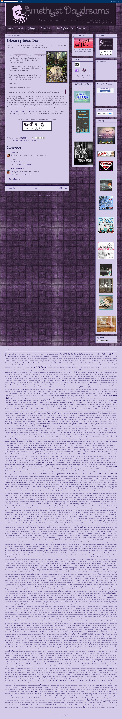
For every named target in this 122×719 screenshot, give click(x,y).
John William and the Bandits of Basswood (101, 514)
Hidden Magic (61, 489)
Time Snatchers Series (15, 681)
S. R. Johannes (59, 606)
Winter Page (33, 700)
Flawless (63, 463)
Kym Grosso (59, 531)
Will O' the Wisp (95, 698)
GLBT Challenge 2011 (110, 474)
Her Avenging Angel (109, 487)
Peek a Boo (63, 583)
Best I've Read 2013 (14, 393)
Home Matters (100, 491)
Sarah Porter (31, 608)
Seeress (7, 613)
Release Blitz (22, 600)
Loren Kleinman (45, 544)
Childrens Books (62, 417)
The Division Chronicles (46, 647)
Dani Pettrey (47, 430)
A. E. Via (107, 363)
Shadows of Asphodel (31, 615)
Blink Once (101, 396)
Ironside (95, 504)
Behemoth (23, 391)
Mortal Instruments (69, 566)
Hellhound (90, 487)
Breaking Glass (54, 405)
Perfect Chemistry (16, 585)
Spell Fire (57, 621)
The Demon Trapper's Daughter (18, 647)
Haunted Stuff (50, 485)
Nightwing (40, 574)
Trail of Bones (27, 685)
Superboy (31, 630)
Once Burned (95, 576)
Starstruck (108, 623)
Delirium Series (96, 437)
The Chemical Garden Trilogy (100, 643)
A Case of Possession (76, 356)
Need (14, 570)
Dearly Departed (14, 437)
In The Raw (82, 499)
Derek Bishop (28, 439)
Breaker (39, 405)
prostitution (105, 589)
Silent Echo (61, 617)
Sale (77, 606)
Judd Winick (74, 516)
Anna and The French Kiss (33, 379)
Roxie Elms (106, 604)
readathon (70, 595)
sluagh (42, 619)
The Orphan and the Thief (39, 666)
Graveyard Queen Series (99, 478)
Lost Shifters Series (97, 544)
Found (74, 465)
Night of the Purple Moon (86, 572)
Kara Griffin (106, 519)
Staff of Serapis (71, 623)
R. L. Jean (111, 591)
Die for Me (114, 439)
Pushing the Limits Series (67, 591)
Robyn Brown (92, 602)
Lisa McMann (97, 540)
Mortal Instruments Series (83, 566)
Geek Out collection (70, 471)
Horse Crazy (40, 493)
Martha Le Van (9, 553)
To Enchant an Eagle (86, 681)
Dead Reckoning (76, 435)
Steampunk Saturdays (23, 625)
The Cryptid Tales (36, 645)
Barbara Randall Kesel (22, 387)
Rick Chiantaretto (21, 602)
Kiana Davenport (74, 525)
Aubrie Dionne (69, 383)
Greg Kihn (17, 480)
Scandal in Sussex (80, 608)
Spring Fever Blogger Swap (12, 623)
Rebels (74, 597)
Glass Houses (94, 474)
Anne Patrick (98, 379)
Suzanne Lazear (93, 630)
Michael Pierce (13, 561)
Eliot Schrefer (92, 447)
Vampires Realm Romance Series (47, 692)
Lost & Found (78, 544)
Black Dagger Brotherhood (59, 396)
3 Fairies (101, 354)
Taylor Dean (69, 634)
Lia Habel (67, 538)
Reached (64, 595)
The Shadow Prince (101, 670)
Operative (26, 578)
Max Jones (61, 555)
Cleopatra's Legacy (60, 422)
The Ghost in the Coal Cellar (44, 653)
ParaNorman (65, 580)
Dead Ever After (66, 435)
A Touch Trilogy (58, 363)
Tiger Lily (87, 679)
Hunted (41, 495)
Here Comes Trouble (25, 489)
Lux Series (111, 546)
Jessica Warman (103, 512)
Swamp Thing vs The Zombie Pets (14, 632)
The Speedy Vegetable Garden (64, 672)
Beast (102, 387)
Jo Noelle (31, 514)
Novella (16, 576)
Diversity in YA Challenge (42, 441)
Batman (37, 387)
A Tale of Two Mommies (92, 361)
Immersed (79, 497)
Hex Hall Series (52, 489)
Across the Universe (80, 365)
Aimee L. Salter (18, 370)
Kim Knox (25, 527)
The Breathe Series (66, 643)
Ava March (13, 385)
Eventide (20, 456)
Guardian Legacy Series (77, 480)
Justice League (42, 519)
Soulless (36, 621)
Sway (25, 632)
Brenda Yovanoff (17, 407)
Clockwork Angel (70, 422)
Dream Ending (78, 443)
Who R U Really (32, 698)
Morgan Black (26, 566)
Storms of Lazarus (45, 628)
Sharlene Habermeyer (57, 615)
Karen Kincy (30, 521)
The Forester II (71, 651)
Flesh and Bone (71, 463)
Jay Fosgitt (104, 508)
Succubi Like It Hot (102, 628)
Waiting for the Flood (67, 694)
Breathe (61, 405)
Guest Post (19, 482)
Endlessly (58, 452)
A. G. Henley (8, 365)
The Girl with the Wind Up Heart (36, 655)
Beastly (7, 389)
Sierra (48, 617)
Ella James (74, 450)
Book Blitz (69, 400)
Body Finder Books (21, 400)
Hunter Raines (47, 495)
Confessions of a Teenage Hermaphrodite (64, 424)
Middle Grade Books (100, 561)
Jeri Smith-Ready (57, 512)
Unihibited (48, 689)
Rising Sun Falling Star (75, 602)
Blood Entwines (30, 398)
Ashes (21, 383)
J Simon (68, 506)
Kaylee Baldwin (67, 523)
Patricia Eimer (108, 580)
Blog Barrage (108, 396)
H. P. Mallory (54, 483)
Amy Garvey (85, 374)
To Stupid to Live (28, 683)
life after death (112, 538)
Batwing (77, 387)
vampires (34, 691)
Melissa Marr (95, 557)
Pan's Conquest (112, 578)
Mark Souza (99, 551)
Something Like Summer (56, 619)
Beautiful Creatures (15, 389)
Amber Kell (39, 374)
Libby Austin (96, 538)
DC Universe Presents (55, 435)
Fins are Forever (75, 460)
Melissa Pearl (104, 557)
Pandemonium (9, 580)
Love (6, 546)
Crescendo (101, 426)
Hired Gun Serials (91, 489)
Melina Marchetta (59, 557)
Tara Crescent (46, 634)
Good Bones (32, 478)
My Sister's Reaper (41, 568)
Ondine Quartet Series (105, 576)
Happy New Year (112, 483)
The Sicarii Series (112, 670)
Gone (98, 476)
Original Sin (42, 578)
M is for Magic (12, 549)
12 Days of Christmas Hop (37, 354)
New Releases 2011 (17, 572)
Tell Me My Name (25, 636)
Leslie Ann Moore (18, 538)
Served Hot (36, 613)
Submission (93, 628)
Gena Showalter (80, 471)
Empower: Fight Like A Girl (35, 452)
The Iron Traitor (20, 660)
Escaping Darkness (38, 454)
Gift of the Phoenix (50, 474)
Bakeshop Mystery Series (110, 385)
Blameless (95, 396)
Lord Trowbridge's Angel (34, 544)
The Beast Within (85, 641)
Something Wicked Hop (70, 619)
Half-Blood (64, 483)
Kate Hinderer (94, 521)
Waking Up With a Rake (94, 694)
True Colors (13, 687)
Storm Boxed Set (27, 628)
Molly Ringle (102, 563)
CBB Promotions (21, 415)
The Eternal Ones (61, 649)
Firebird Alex (17, 463)
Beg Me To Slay (16, 391)
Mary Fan (68, 553)
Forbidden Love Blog (97, 463)
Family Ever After (81, 458)
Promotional (98, 589)
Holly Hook (69, 491)
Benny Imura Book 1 (102, 391)
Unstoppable (86, 689)
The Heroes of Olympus (51, 658)
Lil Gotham (33, 540)
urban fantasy (105, 689)
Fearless (114, 458)
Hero (32, 489)
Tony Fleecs (60, 683)
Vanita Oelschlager (86, 692)
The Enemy (43, 649)
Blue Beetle (81, 398)
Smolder (46, 619)
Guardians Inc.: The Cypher (98, 480)
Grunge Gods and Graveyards (43, 480)
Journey (69, 516)
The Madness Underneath (85, 662)
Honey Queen (108, 491)
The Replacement (54, 668)
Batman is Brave (70, 387)
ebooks (107, 445)
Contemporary (92, 424)
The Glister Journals (51, 655)
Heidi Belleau (60, 487)
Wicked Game (42, 698)
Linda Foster (45, 540)
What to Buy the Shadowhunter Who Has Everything (101, 696)
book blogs (92, 400)
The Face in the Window (83, 649)
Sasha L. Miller (51, 608)
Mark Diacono (73, 551)
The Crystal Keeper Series (48, 645)
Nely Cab (40, 570)
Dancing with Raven (19, 430)
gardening (12, 471)
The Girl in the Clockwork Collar (61, 653)
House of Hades (56, 493)
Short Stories (27, 617)
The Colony (18, 645)
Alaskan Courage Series (29, 370)
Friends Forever (71, 467)
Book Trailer (40, 403)
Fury (29, 469)
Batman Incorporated (59, 387)
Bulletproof (39, 409)
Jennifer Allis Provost (58, 510)
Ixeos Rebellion (47, 506)
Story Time (54, 628)
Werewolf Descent (49, 696)
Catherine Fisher (96, 413)
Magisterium (62, 549)
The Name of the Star (76, 664)
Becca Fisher (63, 389)
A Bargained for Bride (49, 356)
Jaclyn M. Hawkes (11, 508)
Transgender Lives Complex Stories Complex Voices (63, 685)
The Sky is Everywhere (27, 672)
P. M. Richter (80, 578)
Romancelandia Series (59, 604)
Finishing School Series (55, 460)
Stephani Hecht (71, 625)
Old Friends (81, 576)
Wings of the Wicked (111, 698)
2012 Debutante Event (91, 354)
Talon (13, 634)
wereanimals (18, 696)
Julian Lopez (97, 516)
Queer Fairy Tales (96, 591)
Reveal (79, 600)
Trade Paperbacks (17, 685)
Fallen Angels (51, 458)
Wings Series (9, 700)
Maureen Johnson (37, 555)
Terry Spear (103, 636)
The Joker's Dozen (52, 660)
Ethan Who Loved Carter (76, 454)
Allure (64, 372)
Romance (23, 604)
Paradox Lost (27, 580)
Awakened (48, 385)
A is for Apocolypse (68, 359)
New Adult (100, 570)
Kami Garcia (99, 519)
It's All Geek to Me (29, 506)
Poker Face (64, 587)
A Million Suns (97, 359)
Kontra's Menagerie (110, 529)
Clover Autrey (78, 422)
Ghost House (36, 474)
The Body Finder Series (52, 643)
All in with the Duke (31, 372)
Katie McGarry (58, 523)
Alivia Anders (21, 372)
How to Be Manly (87, 493)
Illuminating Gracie (59, 497)
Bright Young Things (54, 407)
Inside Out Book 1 (15, 504)
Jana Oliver (62, 508)
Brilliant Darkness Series (84, 407)
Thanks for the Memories (49, 638)
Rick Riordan (31, 602)
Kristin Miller (38, 531)
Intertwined (34, 504)
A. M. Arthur (24, 365)
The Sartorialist (95, 668)
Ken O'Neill (27, 525)
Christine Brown (37, 419)
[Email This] (36, 138)
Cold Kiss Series (103, 422)
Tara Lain (54, 634)
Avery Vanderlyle (40, 385)
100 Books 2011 (9, 354)
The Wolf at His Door (52, 677)
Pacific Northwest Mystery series (98, 578)
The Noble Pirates (109, 664)
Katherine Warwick (14, 523)
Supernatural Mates (47, 630)
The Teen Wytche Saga (22, 675)
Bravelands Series (32, 405)
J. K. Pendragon (75, 506)
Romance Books (32, 604)
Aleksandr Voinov (42, 370)
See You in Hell (103, 610)
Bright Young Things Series (68, 407)
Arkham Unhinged (62, 381)
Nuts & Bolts (27, 576)
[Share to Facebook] (42, 138)
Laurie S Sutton (24, 536)
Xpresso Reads (16, 162)
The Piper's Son (75, 666)
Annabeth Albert (89, 379)
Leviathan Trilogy (54, 538)
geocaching (13, 474)
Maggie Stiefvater (47, 548)
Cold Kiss (96, 422)
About (20, 28)
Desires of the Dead (37, 439)
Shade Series (77, 613)
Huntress (54, 495)
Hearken (71, 485)
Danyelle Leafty (80, 430)
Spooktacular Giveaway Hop (85, 621)
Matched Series (10, 555)
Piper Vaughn (25, 587)
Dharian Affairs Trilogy (75, 439)
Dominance (62, 441)
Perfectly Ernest (41, 585)
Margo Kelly (40, 551)
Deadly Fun (100, 435)
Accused (71, 365)
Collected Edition (112, 422)
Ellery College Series (83, 450)
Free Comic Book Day (17, 467)
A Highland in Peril (46, 359)
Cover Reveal (42, 426)
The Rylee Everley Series (84, 668)
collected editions (10, 424)
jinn (27, 514)
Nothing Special (9, 576)
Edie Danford (113, 445)
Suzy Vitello (110, 630)
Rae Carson (105, 593)
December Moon (74, 437)
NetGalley (46, 570)
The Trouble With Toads (54, 675)
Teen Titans (106, 634)
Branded (7, 405)
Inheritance (75, 502)
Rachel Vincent (97, 593)
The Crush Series (26, 645)
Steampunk (10, 625)
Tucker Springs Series (32, 687)
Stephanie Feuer (80, 625)
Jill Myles (23, 514)
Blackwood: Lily (78, 396)
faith (45, 458)
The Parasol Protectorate (55, 666)
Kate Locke (110, 521)
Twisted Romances (70, 687)
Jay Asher (93, 508)
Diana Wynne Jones (95, 439)
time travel (33, 681)
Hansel (106, 483)
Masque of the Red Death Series (102, 553)
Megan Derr (97, 555)
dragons (32, 443)
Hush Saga (66, 495)
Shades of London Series (101, 613)
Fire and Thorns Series (102, 460)
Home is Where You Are (89, 491)
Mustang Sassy (13, 568)
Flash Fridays (56, 462)
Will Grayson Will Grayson (82, 698)
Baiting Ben (99, 385)
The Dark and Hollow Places (76, 645)
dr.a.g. (16, 443)
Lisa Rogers (113, 540)
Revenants (85, 600)
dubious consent (9, 445)
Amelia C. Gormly (49, 374)
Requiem (69, 600)
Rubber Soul (113, 604)
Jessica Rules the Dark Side (80, 512)
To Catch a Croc (76, 681)
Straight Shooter (62, 628)
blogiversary (13, 398)
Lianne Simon (82, 538)
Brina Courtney (96, 407)
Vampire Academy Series (24, 692)
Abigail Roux (51, 365)
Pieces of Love (18, 587)
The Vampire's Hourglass (12, 677)
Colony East (34, 424)
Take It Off (100, 632)
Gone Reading (103, 476)
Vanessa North (72, 692)
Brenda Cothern (80, 405)
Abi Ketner (37, 365)
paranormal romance (46, 580)
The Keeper (74, 660)
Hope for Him (19, 493)
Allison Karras (58, 372)
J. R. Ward (91, 506)
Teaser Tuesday (87, 634)
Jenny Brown (41, 512)
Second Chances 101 (65, 610)
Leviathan (46, 538)
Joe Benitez (62, 514)
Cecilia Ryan (37, 415)
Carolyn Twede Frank (16, 413)
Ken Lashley (19, 525)
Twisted (61, 687)
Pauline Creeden (55, 583)
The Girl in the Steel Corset (78, 653)
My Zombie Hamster (53, 568)
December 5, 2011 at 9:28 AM (21, 175)
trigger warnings (100, 685)
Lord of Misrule (23, 544)
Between (74, 393)
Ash (18, 383)
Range (17, 595)
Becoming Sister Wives (90, 389)
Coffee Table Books (88, 422)
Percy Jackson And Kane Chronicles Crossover (91, 583)
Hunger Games (9, 495)
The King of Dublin (88, 660)
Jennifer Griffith (92, 510)
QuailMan (78, 591)
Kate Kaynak (102, 521)
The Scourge (26, 670)
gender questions (98, 471)
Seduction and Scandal (92, 610)
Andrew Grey (69, 376)
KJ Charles (84, 529)
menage (49, 559)
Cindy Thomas (92, 419)
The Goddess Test (75, 655)
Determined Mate (58, 439)
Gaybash (61, 471)
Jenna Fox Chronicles (35, 510)
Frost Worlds (96, 467)
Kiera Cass (90, 525)
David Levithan (102, 432)
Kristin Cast (31, 531)
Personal (69, 585)
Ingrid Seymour (67, 502)
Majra (75, 549)
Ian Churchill (8, 497)
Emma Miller (23, 452)
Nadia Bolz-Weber (80, 568)
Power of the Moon (105, 587)
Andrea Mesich (53, 376)
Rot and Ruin (88, 604)
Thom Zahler (42, 679)
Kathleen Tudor (38, 523)
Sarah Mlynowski (22, 608)
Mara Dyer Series (106, 549)
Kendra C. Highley (44, 525)
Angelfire (83, 376)
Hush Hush (60, 495)
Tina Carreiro (46, 681)
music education (106, 566)
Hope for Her (11, 493)
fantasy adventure (91, 458)
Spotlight (113, 621)
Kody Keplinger (100, 529)
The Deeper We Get (103, 645)
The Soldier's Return (39, 672)
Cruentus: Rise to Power (42, 428)
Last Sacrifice (75, 533)
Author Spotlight (104, 383)
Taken (104, 632)
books (53, 403)
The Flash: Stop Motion (22, 651)
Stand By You (80, 623)
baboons (73, 385)
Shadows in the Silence (18, 615)
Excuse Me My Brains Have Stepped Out (92, 456)
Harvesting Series (10, 485)
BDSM (82, 387)
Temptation (34, 636)
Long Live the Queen (98, 542)
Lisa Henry (83, 540)
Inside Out (8, 504)
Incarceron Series (98, 500)
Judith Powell (82, 516)
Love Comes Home (31, 546)
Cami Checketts (47, 411)
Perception (75, 583)
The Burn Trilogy (86, 643)
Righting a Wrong (47, 602)
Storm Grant (36, 628)
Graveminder (87, 478)
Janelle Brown (77, 508)
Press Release (54, 589)
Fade (115, 456)
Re (61, 595)
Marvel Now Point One (38, 553)
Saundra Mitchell (61, 608)
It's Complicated (39, 506)
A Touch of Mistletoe (48, 363)
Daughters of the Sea (74, 432)
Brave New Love (22, 405)
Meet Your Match (88, 555)
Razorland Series (55, 595)
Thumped (66, 679)
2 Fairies (61, 354)
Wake (85, 694)
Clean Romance (49, 421)
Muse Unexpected (96, 566)
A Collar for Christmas (109, 356)
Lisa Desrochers (74, 540)
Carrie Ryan (33, 413)
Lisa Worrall (15, 542)
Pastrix (80, 580)
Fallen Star (72, 458)
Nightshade (21, 574)
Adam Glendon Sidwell (111, 365)
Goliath (94, 476)
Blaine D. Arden (87, 396)
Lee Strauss (94, 536)
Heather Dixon (24, 141)
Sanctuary (106, 606)
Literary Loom (38, 542)
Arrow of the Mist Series (81, 381)
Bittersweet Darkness (32, 396)
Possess (91, 587)
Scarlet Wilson (94, 608)
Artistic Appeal (12, 383)
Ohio (77, 576)
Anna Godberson (73, 379)
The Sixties (18, 672)
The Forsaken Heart (81, 651)
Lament (19, 533)
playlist (50, 587)
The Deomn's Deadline (34, 647)
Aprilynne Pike (39, 381)
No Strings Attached (73, 574)
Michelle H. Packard (44, 561)
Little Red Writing (63, 542)
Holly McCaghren (77, 491)
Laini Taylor (13, 533)
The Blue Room (13, 643)
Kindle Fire (81, 527)
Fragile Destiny (80, 465)
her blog (16, 113)
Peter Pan (101, 585)
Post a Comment (15, 179)
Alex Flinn (60, 370)
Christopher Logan (62, 419)
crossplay (7, 428)
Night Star (108, 572)
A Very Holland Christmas (70, 363)
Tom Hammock (37, 683)
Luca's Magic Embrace (94, 546)
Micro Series (89, 561)
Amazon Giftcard (15, 374)
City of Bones (108, 419)
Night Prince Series (99, 572)
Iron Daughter (58, 504)
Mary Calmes (49, 553)
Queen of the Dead (86, 591)
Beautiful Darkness (26, 389)
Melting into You (9, 559)
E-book (64, 445)
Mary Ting (74, 553)
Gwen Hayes (40, 483)
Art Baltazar (92, 381)
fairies (18, 458)
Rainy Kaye (8, 595)
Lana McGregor (27, 533)
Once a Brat (88, 576)
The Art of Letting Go (20, 641)
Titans (58, 681)
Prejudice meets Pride (39, 589)
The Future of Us (112, 651)
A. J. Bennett (16, 365)
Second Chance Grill (54, 610)
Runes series (19, 606)
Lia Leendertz (73, 538)
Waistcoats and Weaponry (52, 694)
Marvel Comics (27, 553)
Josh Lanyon (46, 516)
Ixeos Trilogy (55, 506)
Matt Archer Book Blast (23, 555)
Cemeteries (44, 415)
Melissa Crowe (78, 557)
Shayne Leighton (91, 615)
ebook (103, 445)
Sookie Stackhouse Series (102, 619)
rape (20, 595)
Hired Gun (83, 489)
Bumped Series (51, 409)
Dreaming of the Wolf (98, 443)
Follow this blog (105, 91)
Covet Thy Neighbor (66, 426)
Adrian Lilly (21, 368)
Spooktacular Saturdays (102, 621)
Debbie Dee (67, 437)
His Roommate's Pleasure (109, 489)
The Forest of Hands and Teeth (57, 651)
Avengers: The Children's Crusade (26, 385)
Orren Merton (49, 578)
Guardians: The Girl (10, 483)
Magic (56, 549)
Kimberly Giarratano (60, 527)
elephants (84, 447)
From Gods (90, 467)
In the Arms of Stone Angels (36, 499)
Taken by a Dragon (112, 632)
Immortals (98, 497)
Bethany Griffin (48, 393)
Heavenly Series (50, 487)
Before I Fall (100, 389)
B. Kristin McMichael (64, 385)
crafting (75, 426)
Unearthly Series (31, 689)
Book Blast (49, 400)
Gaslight (51, 471)
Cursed (57, 428)
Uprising (98, 689)
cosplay (7, 426)
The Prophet (103, 666)
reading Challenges (95, 595)
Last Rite (68, 533)
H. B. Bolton (47, 483)
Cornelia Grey (113, 424)
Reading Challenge (83, 595)
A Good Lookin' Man (35, 359)
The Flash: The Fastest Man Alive (38, 651)
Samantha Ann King (96, 606)
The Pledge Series (85, 666)
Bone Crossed (40, 400)
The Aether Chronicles (103, 638)
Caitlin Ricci (113, 409)
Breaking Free (46, 405)
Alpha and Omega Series (87, 372)
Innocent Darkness (111, 502)
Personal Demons (77, 585)
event (16, 456)
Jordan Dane (39, 516)
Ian (116, 495)
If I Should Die (36, 497)
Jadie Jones (20, 508)
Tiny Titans (53, 681)
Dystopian (28, 445)
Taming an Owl (38, 634)
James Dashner (28, 508)
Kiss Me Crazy (45, 529)
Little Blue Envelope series (50, 542)
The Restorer (63, 668)
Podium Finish (57, 587)
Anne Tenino (106, 379)
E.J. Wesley (85, 445)
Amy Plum (8, 376)
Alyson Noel (98, 372)
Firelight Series (31, 463)
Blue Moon (98, 398)
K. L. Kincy (51, 519)
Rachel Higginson (76, 593)
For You (89, 463)
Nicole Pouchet (51, 572)
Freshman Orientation (41, 467)
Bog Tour (29, 400)
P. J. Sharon (73, 578)
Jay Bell (98, 508)
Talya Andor (18, 634)
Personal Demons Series (90, 585)
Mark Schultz (91, 551)
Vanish (79, 692)
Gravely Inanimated (78, 478)
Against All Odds (77, 368)
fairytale (30, 458)
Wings (102, 698)
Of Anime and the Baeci (42, 576)
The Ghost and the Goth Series (27, 653)
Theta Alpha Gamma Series (105, 677)
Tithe (61, 681)
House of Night (65, 493)
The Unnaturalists (98, 675)
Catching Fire (87, 413)
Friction (49, 467)
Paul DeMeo (41, 583)
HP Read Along (108, 493)
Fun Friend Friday (22, 469)
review (91, 600)
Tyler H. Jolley (93, 687)
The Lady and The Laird (108, 660)
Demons (21, 439)
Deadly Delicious (91, 435)
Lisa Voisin (8, 542)
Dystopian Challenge (38, 445)
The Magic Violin (96, 662)
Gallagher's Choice (70, 469)
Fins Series (84, 460)
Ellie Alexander (94, 450)
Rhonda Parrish (98, 600)
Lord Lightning (15, 544)
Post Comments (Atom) (42, 195)
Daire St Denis (100, 428)
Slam (19, 619)
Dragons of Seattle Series (42, 443)
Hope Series (33, 493)
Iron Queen (90, 504)
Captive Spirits (61, 411)
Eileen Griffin (40, 447)
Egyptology (32, 447)
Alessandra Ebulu (53, 370)
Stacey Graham (35, 623)
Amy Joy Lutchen (101, 374)
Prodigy (74, 589)
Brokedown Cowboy (107, 407)
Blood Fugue (38, 398)
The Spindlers (75, 672)
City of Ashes (100, 419)
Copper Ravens (105, 424)
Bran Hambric (113, 402)
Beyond (79, 393)
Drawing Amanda (54, 443)
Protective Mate (12, 591)
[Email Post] (32, 138)
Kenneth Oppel (54, 525)
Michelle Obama (73, 561)
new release (8, 572)
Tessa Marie (110, 636)
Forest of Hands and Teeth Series (19, 465)
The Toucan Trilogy (43, 675)
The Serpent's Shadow (63, 670)
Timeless (39, 681)
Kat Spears (76, 521)
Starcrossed (101, 623)
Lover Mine (59, 546)
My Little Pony (30, 568)
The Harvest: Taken (10, 658)
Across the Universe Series (95, 365)
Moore (21, 566)
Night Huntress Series (61, 572)
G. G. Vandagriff (50, 469)
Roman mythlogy (14, 604)
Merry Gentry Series (96, 559)
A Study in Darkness (44, 361)
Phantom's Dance (109, 585)
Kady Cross (58, 518)
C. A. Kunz (84, 409)
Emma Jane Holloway (12, 452)
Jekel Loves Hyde (16, 510)
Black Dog (71, 396)
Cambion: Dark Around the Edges (33, 411)
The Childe (111, 643)
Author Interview (93, 383)
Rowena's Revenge (98, 604)
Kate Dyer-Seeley (85, 521)
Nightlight (114, 572)
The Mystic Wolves (64, 664)
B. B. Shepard (54, 385)
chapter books (85, 415)
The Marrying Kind (21, 664)
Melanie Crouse (30, 557)
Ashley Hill (40, 383)
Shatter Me (73, 615)
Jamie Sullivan (54, 508)
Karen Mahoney (39, 521)
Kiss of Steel (54, 529)
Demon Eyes (14, 439)
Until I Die (93, 689)
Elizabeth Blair (14, 450)
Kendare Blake (34, 525)
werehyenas (25, 696)
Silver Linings (76, 617)
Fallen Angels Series (62, 458)
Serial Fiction (28, 613)
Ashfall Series (32, 383)
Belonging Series (41, 391)
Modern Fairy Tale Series (91, 563)
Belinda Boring (31, 391)
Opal (22, 578)
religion (38, 600)
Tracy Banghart (108, 683)
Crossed (115, 426)
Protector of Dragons (23, 591)
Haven (66, 485)
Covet (49, 426)
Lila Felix (39, 540)
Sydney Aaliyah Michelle (35, 632)
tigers (6, 681)
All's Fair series (41, 372)
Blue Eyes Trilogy (90, 398)
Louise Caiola (113, 544)
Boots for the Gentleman (87, 402)
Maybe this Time (69, 555)
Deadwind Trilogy (108, 435)
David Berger (84, 432)
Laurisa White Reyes (36, 536)
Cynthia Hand (92, 428)
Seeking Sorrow (112, 610)
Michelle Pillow (82, 561)
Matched (114, 553)
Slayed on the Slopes (27, 619)
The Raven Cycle (18, 668)
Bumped (44, 409)
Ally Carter (70, 372)
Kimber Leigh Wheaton (35, 527)
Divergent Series (29, 441)
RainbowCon (112, 593)
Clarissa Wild (40, 422)
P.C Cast (86, 578)
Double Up (12, 443)
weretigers (41, 696)
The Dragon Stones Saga (60, 647)
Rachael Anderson (21, 593)
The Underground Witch (85, 675)
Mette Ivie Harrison (108, 559)
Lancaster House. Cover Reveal (40, 533)
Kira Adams (104, 527)
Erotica (30, 454)
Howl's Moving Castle (98, 493)
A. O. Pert (31, 365)
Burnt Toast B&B (60, 409)
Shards (49, 615)
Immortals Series (14, 499)
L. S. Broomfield (98, 531)
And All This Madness (33, 376)
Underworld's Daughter (14, 689)
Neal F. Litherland (112, 568)
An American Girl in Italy (19, 376)
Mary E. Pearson (59, 553)
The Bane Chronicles (60, 641)
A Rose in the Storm (21, 361)
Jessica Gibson (68, 512)
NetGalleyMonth (68, 570)
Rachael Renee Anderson (34, 593)
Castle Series (73, 413)
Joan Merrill (44, 514)
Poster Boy (97, 587)
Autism (112, 383)
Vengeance (94, 692)
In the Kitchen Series (73, 499)
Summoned (8, 630)
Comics (48, 424)
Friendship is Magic (81, 467)
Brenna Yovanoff (27, 407)
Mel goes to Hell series (19, 557)
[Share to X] (40, 138)
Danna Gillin (64, 430)
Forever (31, 465)
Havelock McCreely (59, 485)
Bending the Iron (56, 391)
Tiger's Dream (113, 679)
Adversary (57, 368)
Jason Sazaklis (85, 508)
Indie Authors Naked (17, 502)
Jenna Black (25, 510)
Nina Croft (55, 574)
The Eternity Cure (72, 649)
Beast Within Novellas (110, 387)
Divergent (20, 441)
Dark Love (110, 430)
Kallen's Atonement (90, 519)
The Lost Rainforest (64, 662)
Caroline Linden (108, 411)
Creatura (95, 426)
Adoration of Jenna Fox (11, 368)
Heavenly (43, 487)
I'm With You (111, 495)
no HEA (65, 574)
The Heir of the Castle (37, 658)
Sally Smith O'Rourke (85, 606)
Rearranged (34, 597)
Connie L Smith (82, 424)
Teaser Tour (77, 634)
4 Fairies (110, 354)
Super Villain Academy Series (20, 630)
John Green (78, 514)
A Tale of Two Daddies (79, 361)
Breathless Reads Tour (69, 405)
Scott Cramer (109, 608)
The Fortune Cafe (91, 651)
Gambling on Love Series (102, 469)
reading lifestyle (105, 595)
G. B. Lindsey (41, 469)
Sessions (41, 613)
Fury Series (34, 469)
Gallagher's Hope (79, 469)
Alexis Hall (100, 370)
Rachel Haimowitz (56, 593)
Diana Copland (85, 439)
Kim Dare (12, 527)
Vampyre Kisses (62, 692)
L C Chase (66, 531)
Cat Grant (80, 413)
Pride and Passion (67, 589)
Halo (75, 483)
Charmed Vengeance (18, 417)
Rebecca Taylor (53, 597)
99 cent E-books (16, 356)
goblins (36, 476)
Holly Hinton (63, 491)
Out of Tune (56, 578)
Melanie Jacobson (40, 557)
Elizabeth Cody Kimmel (25, 450)
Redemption (113, 597)
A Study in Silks (55, 361)
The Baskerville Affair (73, 641)
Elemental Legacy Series (54, 447)
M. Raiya (34, 549)
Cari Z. (77, 411)
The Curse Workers (62, 645)
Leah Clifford (68, 536)
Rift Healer (39, 602)
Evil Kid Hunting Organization (66, 456)
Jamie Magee (37, 508)
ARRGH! (71, 381)
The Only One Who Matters (24, 666)
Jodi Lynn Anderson (53, 514)
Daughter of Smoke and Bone (57, 432)
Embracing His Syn (103, 450)
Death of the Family (57, 437)
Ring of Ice (55, 602)
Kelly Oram (13, 525)
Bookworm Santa (75, 402)
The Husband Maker (64, 658)
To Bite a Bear (67, 681)
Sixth (9, 619)
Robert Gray (84, 602)
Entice (98, 452)
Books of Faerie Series (62, 403)
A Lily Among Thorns (80, 359)
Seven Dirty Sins (49, 613)
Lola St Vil (72, 542)
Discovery (14, 441)
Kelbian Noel (101, 523)
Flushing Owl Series (81, 463)
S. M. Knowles (51, 606)
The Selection (41, 670)
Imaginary (68, 497)
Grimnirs (32, 480)
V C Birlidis (113, 689)
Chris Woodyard (104, 417)
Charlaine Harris (95, 415)
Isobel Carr (13, 506)
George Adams (20, 474)
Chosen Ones (87, 417)
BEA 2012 (88, 387)
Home (10, 28)
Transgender (44, 685)
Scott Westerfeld (15, 610)
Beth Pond (33, 393)
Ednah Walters (10, 447)
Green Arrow (9, 480)
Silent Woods (68, 617)
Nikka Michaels (47, 574)
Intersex (28, 504)
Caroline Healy (100, 411)
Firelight (24, 463)
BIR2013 (109, 393)
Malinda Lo (91, 549)
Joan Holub (37, 514)
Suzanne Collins (82, 630)
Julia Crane (90, 516)
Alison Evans (13, 372)
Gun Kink (34, 483)
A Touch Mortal (37, 363)
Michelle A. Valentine (22, 561)
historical (8, 491)
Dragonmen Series (24, 443)
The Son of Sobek (50, 672)
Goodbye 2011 (60, 478)
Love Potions (52, 546)
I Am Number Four (84, 495)
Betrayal (55, 393)
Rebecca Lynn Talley (43, 597)
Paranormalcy (56, 580)
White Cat (24, 698)
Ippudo (51, 504)
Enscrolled (64, 452)
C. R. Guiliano (98, 409)
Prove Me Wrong (34, 591)
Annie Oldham (13, 381)
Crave (79, 426)
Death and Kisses (27, 437)
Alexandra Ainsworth (91, 370)
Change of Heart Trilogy (66, 415)
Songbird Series (90, 619)
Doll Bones (55, 441)
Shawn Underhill (81, 615)
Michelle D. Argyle (34, 561)
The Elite (102, 647)
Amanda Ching (107, 372)
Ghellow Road (28, 474)
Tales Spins (8, 634)
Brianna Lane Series (38, 407)
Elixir (105, 447)
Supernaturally (57, 630)
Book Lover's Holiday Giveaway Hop (18, 402)
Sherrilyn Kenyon (101, 615)
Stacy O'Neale (62, 623)
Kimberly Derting (48, 527)
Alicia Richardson (108, 370)
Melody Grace (113, 557)
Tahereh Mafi (62, 632)
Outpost (62, 578)
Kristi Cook (16, 531)
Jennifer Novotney (15, 512)
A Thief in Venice (18, 363)
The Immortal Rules (94, 658)
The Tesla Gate (33, 675)
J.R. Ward (98, 506)
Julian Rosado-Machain (107, 516)
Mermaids (87, 559)
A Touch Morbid (28, 363)
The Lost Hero (42, 662)
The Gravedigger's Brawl (102, 655)
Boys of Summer (103, 402)
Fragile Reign (88, 465)
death (20, 437)
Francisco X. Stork (97, 465)
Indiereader (26, 502)
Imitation (73, 497)
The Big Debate (101, 641)
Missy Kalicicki (63, 563)
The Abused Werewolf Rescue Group (76, 638)
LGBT (61, 538)
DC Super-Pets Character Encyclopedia (38, 435)
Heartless (84, 485)
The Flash (12, 651)
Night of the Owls (73, 572)
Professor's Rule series (83, 589)
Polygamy (79, 587)
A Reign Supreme (106, 359)
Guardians (87, 480)
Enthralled (93, 452)
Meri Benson (73, 559)
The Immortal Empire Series (80, 658)
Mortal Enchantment (55, 566)
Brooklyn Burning (30, 409)
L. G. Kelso (85, 531)
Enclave (46, 452)
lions (50, 540)
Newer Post (11, 188)
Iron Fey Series (68, 504)
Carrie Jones (25, 413)
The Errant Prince (52, 649)
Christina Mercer (19, 419)
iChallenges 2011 (18, 497)
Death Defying (37, 437)
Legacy (100, 536)
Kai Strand (66, 519)
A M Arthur (89, 359)
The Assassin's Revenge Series (34, 641)
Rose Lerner (81, 604)
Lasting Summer (95, 533)
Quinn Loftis (105, 591)
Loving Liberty (83, 546)
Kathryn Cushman (47, 523)
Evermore (25, 456)
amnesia (79, 374)
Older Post (63, 188)
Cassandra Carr (42, 413)
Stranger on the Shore (83, 628)
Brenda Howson (112, 405)
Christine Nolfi (46, 419)
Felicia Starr (8, 460)
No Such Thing (83, 574)
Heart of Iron (76, 485)
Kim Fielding (18, 527)
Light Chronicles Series (11, 540)
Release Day (31, 599)
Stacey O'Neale (52, 623)
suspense (74, 630)
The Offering (13, 666)
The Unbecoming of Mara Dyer (70, 675)
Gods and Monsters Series (69, 476)
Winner (15, 700)
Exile (105, 456)
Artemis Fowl (106, 381)
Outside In (67, 578)
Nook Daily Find (112, 574)
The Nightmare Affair (98, 664)
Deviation (65, 439)
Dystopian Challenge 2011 (53, 445)
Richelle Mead (12, 602)
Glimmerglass (9, 476)
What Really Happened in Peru (76, 696)
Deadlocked (84, 435)
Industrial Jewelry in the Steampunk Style (41, 502)
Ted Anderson (98, 634)
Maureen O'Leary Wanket (50, 555)
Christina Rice (28, 419)
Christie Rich (113, 417)
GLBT (100, 473)
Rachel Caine (47, 593)
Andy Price (76, 376)
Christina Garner (9, 419)
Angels (108, 376)
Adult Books (40, 367)
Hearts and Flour (91, 485)
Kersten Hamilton (64, 525)
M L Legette (20, 549)
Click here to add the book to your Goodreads (22, 111)
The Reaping (27, 668)
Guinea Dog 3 (27, 483)
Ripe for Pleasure (63, 602)
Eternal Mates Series (62, 454)
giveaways (70, 474)
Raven (41, 595)
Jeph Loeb (48, 512)
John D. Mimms (70, 514)
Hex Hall (44, 489)
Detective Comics (48, 439)
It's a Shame (19, 506)
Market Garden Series (110, 551)
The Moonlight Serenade (52, 664)
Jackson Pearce (112, 506)
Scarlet (87, 608)
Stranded (74, 628)
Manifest (97, 549)
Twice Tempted (55, 687)
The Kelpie (80, 660)
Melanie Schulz (49, 557)
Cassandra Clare (53, 413)
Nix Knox (60, 574)
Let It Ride (26, 538)
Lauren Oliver (15, 536)
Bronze (12, 409)
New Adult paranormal (110, 570)
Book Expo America (108, 400)
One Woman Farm (16, 578)
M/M (39, 548)
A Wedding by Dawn (83, 363)
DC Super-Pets (23, 435)
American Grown (58, 374)
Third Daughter (9, 679)
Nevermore (82, 570)
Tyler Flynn (85, 687)
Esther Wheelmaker (50, 454)
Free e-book (27, 467)
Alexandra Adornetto (78, 370)
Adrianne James (29, 368)
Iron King (76, 504)
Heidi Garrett (67, 487)
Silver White (83, 617)
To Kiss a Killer (106, 681)
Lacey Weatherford (108, 531)
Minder (35, 563)
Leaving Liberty (86, 536)
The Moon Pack (41, 664)
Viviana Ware (25, 694)
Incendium (107, 499)
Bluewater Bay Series (107, 398)
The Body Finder (39, 643)
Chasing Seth (35, 417)
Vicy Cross (14, 694)
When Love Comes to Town (13, 698)
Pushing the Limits (53, 591)
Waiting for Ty (78, 694)
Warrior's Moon (9, 696)
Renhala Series (53, 600)
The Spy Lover (84, 672)
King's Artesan (96, 527)
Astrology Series (60, 383)
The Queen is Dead (112, 666)
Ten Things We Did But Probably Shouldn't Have (74, 636)
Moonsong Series (14, 566)
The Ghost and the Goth (11, 653)
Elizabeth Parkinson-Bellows (62, 450)
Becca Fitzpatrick (72, 389)
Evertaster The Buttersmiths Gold (38, 456)
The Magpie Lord (105, 662)
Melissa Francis (86, 557)
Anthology (31, 381)
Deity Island (82, 437)
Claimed (33, 422)
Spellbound (63, 621)
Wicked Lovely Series (61, 698)
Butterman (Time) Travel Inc (73, 409)
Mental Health (55, 559)
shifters (11, 617)
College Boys (27, 424)
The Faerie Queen (94, 649)
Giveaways (31, 28)
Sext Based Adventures (61, 613)
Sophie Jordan (13, 621)
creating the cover (86, 426)
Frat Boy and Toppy (111, 465)
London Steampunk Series (83, 542)
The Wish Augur (41, 677)
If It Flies (42, 497)
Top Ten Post (67, 683)
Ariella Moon (53, 381)
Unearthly (23, 689)
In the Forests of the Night (59, 499)
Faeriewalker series (10, 458)
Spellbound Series (71, 621)
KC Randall (83, 523)
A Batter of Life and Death (62, 356)
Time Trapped (25, 681)
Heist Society (75, 487)
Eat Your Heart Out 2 (95, 445)
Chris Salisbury (95, 417)
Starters (114, 623)
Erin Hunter (14, 454)
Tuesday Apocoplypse (44, 687)
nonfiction (105, 574)
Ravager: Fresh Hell (27, 595)
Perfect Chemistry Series (29, 585)
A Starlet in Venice (33, 361)
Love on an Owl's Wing (42, 546)
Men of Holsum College (25, 559)
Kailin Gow (73, 519)
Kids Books (83, 525)
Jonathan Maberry (30, 516)
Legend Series (110, 536)
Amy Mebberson (111, 374)
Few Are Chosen (30, 460)
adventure (51, 368)
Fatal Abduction (101, 458)
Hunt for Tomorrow (33, 495)
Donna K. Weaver (85, 441)
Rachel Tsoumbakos (87, 593)
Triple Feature (110, 685)
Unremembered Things (75, 689)
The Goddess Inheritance (63, 655)
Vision (19, 694)
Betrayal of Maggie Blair (65, 393)
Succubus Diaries (112, 628)
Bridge (46, 407)
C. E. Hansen (91, 409)
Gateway (56, 471)
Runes (12, 606)
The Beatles (93, 641)
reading (75, 595)
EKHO (45, 447)
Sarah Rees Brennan (41, 608)
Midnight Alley (13, 563)
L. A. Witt (72, 531)
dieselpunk (8, 441)
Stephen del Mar (112, 625)
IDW (25, 497)
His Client (99, 489)
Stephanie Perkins (102, 625)
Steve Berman (9, 628)
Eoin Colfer (109, 452)
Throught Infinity (59, 679)
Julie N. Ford (26, 519)
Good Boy (37, 478)
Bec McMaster (55, 389)
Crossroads (14, 428)
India (112, 499)
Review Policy (46, 28)
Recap (78, 597)
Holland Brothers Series (45, 491)
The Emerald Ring (21, 649)
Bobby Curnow (12, 400)
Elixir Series (110, 447)
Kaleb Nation (80, 519)
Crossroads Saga (21, 428)
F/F (113, 456)
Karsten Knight (69, 521)
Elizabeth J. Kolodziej (38, 450)
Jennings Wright (32, 512)
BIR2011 (98, 393)
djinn (50, 441)
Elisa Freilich (100, 447)
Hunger (115, 493)
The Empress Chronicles (33, 649)
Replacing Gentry (62, 600)
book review (32, 403)
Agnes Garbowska (112, 368)
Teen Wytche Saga (14, 636)
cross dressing (108, 426)
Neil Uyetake (33, 570)
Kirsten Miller (37, 529)
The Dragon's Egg (72, 647)
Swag (115, 630)
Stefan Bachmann (52, 625)
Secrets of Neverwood (79, 610)
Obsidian (33, 576)
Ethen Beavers (87, 454)
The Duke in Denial (94, 647)
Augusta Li (85, 383)
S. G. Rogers (35, 606)
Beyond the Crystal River (88, 393)
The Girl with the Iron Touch (19, 655)
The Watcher (32, 677)
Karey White (47, 521)
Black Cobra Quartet (44, 396)
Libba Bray (90, 538)
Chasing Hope (28, 417)
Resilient (75, 600)
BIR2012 (103, 393)
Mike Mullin (21, 563)
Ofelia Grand (53, 576)
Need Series (19, 570)
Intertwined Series (43, 504)
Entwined (15, 141)
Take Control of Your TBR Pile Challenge (84, 632)
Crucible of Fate (31, 428)
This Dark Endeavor (33, 679)
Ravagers (36, 595)
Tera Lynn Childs (93, 636)
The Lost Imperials (52, 662)
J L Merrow (62, 506)
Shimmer (16, 617)
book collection (99, 400)
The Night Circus (87, 664)
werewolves (58, 696)
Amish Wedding (72, 374)
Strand (69, 628)
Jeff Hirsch (8, 510)
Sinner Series (108, 617)
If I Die (29, 497)
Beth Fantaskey (25, 393)
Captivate (54, 411)
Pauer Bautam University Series (29, 583)
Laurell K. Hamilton (106, 533)
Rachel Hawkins (66, 593)
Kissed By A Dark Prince (74, 529)
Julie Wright (33, 519)
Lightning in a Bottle (24, 540)
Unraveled (66, 689)
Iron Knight (83, 504)
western (65, 696)
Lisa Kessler (89, 540)
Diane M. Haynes (105, 439)
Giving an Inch (79, 474)
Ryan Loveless (27, 606)
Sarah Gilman (13, 608)
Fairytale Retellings (38, 458)
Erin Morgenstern (23, 454)
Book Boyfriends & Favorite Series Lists (70, 28)
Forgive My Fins (45, 465)
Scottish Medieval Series (41, 610)
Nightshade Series (30, 574)
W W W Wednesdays (37, 694)
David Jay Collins (93, 432)
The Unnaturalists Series (110, 675)
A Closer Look (98, 356)
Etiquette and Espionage (98, 454)
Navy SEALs (103, 568)
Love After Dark (12, 546)
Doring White (94, 441)
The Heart (27, 658)
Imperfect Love (24, 499)
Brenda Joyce (9, 407)
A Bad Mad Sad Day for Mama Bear (32, 356)
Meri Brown (80, 559)
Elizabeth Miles (50, 450)
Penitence (69, 583)
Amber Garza (32, 374)
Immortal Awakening (89, 497)
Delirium (88, 437)
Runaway (7, 606)
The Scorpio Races (18, 670)
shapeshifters (42, 615)
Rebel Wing (68, 597)
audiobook (78, 383)
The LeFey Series (23, 662)
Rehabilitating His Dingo (12, 600)
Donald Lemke (69, 441)
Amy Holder (92, 374)
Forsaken (69, 465)
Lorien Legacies (55, 544)
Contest (98, 424)
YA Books (33, 141)
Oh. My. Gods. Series (69, 576)
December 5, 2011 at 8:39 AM (21, 164)
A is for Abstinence (57, 359)
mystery (62, 568)
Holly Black (55, 491)
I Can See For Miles (95, 495)
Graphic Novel (68, 478)
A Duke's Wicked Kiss (23, 359)
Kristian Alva (24, 531)
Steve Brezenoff (18, 628)
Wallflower (105, 694)
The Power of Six (94, 666)
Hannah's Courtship (98, 483)
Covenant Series (31, 426)
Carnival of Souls (91, 411)
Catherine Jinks (107, 413)
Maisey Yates (69, 549)
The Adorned (92, 638)
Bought (96, 402)
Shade (70, 613)
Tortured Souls (88, 683)
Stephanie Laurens (91, 625)
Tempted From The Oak (54, 636)
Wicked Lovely (50, 698)
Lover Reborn (66, 546)
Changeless (77, 415)
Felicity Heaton (16, 460)
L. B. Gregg (79, 531)
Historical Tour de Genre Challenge (20, 491)
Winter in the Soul (24, 700)
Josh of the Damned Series (58, 516)
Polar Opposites (71, 587)
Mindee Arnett (28, 563)
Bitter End (23, 396)
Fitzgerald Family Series (43, 463)
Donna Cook (76, 441)
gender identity (90, 471)
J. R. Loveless (84, 506)
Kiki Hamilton (108, 525)
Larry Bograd (53, 533)
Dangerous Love (39, 430)
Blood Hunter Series (47, 398)
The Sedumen (34, 670)
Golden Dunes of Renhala (84, 476)
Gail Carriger (59, 469)
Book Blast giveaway (59, 400)
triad (93, 685)
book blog (75, 400)
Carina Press (82, 411)
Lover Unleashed (74, 546)
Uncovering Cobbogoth (104, 687)
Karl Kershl (61, 521)
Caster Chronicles (64, 413)
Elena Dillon (78, 447)
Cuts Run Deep (77, 428)
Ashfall (26, 383)
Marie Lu (66, 551)
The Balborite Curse (49, 641)
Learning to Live (77, 536)
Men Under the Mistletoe (39, 559)
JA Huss (104, 506)
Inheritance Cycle (83, 502)
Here (18, 489)
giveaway (61, 473)
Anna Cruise (51, 379)
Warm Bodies (113, 694)
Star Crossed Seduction (91, 623)
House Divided (48, 493)
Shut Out (34, 617)
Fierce (46, 460)
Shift (6, 617)
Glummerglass (18, 476)
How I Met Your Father (76, 493)
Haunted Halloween (25, 485)
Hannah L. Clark (88, 483)
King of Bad (88, 527)
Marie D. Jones (59, 551)
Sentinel (21, 613)
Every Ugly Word (53, 456)
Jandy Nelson (69, 508)
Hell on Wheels (83, 487)
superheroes (38, 630)
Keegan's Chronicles (92, 523)
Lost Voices (106, 544)
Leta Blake (33, 538)
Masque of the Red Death (85, 553)
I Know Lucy (103, 495)
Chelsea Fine (53, 417)
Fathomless (108, 458)
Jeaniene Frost (112, 508)
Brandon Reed (13, 405)
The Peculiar (67, 666)
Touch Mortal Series (98, 683)
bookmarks (48, 402)
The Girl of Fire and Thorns (95, 653)
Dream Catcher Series (67, 443)
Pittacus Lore (38, 587)
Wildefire (71, 698)
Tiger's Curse (93, 679)
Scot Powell (102, 608)
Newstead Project (33, 572)
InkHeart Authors (101, 502)
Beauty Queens (46, 389)
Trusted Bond (20, 687)
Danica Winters (56, 430)
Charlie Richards (106, 415)
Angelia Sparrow (90, 376)
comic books (42, 424)
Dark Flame (103, 430)
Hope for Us (26, 493)
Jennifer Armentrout (71, 510)
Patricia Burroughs (97, 580)
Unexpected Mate (40, 689)
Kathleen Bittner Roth (27, 523)
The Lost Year (73, 662)
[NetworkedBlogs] (105, 89)
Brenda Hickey (104, 405)
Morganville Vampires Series (40, 566)
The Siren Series (9, 672)
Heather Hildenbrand (24, 487)
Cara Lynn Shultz (70, 411)
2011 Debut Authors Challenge (74, 354)
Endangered (52, 452)
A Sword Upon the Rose (66, 361)
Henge (101, 487)
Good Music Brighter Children (49, 478)
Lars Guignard (61, 533)
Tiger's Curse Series (103, 679)
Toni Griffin (53, 683)
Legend (104, 536)
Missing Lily (54, 563)
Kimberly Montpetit (71, 527)
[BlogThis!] (38, 138)
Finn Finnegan (67, 460)
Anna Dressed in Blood (61, 379)
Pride (60, 589)
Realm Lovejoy (9, 597)
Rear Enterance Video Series (22, 597)
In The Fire (48, 499)
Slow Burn (36, 619)
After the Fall (69, 368)
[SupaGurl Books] (106, 171)
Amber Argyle (24, 374)
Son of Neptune (81, 619)
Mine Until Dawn (42, 563)
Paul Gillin (48, 583)
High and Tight (69, 489)
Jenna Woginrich (47, 510)
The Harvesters (20, 658)
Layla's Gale (45, 536)
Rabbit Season (12, 593)
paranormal (35, 580)
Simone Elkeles (92, 617)
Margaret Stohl (32, 551)
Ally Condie (76, 372)
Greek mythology (112, 478)
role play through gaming (107, 602)
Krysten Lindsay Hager (49, 531)
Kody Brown (91, 529)
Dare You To (97, 430)
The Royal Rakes (72, 668)
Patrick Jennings (15, 583)
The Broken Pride (76, 643)
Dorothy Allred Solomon (105, 441)
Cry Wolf (51, 428)
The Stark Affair (92, 672)
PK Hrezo (45, 587)
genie (105, 471)
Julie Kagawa (16, 518)
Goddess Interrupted (56, 476)
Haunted (17, 485)
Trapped (80, 685)
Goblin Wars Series (27, 476)
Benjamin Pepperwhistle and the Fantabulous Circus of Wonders (79, 391)
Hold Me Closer (34, 491)
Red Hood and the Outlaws (100, 597)
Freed (32, 467)
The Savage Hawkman (107, 668)
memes (16, 559)
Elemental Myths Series (68, 447)
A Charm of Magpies (88, 356)
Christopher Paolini (82, 419)
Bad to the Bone (91, 385)
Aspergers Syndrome (49, 383)
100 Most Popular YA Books (22, 354)
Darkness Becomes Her (29, 432)
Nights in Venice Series (11, 574)
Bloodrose (74, 398)
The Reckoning (34, 668)
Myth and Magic (70, 568)
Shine (21, 617)
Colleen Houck (20, 424)
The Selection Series (51, 670)
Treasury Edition (86, 685)
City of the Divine (26, 422)
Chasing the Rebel (45, 417)
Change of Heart (52, 415)
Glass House (86, 474)
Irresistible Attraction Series (105, 504)
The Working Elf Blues (65, 677)
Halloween (70, 483)
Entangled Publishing (82, 452)
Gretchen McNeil (24, 480)
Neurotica (75, 570)
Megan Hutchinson (107, 555)
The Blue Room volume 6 (25, 643)
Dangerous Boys (30, 430)
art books (99, 381)
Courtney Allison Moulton (17, 426)
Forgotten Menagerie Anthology (58, 465)
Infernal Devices (58, 502)
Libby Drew (104, 538)
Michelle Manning (63, 561)
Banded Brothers (10, 387)
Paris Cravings (73, 580)
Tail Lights (69, 632)
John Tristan (85, 514)
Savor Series (70, 608)
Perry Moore (50, 585)
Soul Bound (21, 621)
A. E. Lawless (101, 363)
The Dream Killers (83, 647)
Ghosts (42, 474)
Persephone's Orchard (60, 585)
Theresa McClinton (91, 677)
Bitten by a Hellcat (14, 396)
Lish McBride (23, 542)
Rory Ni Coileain (73, 604)
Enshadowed (71, 452)
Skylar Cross (14, 619)
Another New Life (23, 381)
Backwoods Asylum (80, 385)
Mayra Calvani (79, 555)
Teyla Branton (13, 638)
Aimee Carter (9, 370)
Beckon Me (80, 389)
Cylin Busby (85, 428)
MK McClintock (71, 563)
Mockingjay (79, 563)
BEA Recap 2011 (95, 387)
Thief (115, 677)
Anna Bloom (44, 379)
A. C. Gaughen (93, 363)
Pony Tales (85, 587)
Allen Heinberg (50, 372)
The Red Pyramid (43, 668)
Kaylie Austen (76, 523)
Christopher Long (72, 419)
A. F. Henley (114, 363)
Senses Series (14, 613)
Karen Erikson (23, 521)
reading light (113, 595)
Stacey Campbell (25, 623)
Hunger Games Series (21, 495)
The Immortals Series (107, 658)
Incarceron (89, 500)
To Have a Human (97, 681)
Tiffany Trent (73, 679)
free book (7, 467)
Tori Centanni (75, 683)
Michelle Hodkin (54, 561)
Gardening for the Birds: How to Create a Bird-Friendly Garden (32, 471)
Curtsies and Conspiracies (66, 428)
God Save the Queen (44, 476)
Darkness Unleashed (42, 432)
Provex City (42, 591)
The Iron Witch (29, 660)
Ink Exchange (92, 502)
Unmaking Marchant (57, 689)
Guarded (54, 480)
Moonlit (7, 566)
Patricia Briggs (87, 580)
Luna (102, 546)
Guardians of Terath (111, 480)
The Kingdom (97, 660)
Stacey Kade (43, 623)
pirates (32, 587)
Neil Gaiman (26, 570)
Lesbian (12, 538)
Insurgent (23, 504)
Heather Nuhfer (36, 487)
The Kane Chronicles (63, 660)
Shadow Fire (113, 613)
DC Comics (13, 434)
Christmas (53, 419)
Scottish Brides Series (27, 610)
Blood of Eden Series (59, 398)
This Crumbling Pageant (20, 679)
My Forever (22, 568)
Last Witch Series (84, 533)
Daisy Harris (108, 428)
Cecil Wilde (30, 415)
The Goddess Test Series (88, 655)
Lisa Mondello (106, 540)
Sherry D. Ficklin (112, 615)
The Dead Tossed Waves (91, 645)
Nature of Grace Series (92, 568)
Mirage (49, 563)
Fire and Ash (91, 460)
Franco (104, 465)
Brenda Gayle (88, 405)
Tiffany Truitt (80, 679)
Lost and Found (87, 544)
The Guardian (113, 655)
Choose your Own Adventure (75, 417)
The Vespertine (24, 677)
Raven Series (46, 595)
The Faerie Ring (104, 649)
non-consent (91, 574)
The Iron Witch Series (40, 660)
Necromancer (9, 570)
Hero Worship (38, 489)
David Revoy (110, 432)
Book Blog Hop (83, 400)
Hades (59, 483)
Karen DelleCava (14, 521)
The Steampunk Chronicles (106, 672)
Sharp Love (67, 615)
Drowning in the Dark (111, 443)
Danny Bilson (71, 430)
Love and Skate (21, 546)
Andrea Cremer (44, 376)
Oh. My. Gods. (60, 576)
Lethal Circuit (39, 538)
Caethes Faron (106, 409)
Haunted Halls (34, 485)
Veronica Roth (102, 692)
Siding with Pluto (41, 617)
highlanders (77, 489)
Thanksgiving (60, 638)
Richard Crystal (107, 600)
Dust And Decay (19, 445)
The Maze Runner (32, 664)
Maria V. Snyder (49, 551)
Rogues (98, 602)
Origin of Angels (33, 578)
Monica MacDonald (112, 563)
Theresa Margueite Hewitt (78, 677)
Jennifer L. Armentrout (104, 510)
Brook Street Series (20, 409)
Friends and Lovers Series (59, 467)
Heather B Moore (107, 485)
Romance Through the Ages (45, 604)
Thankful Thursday (35, 638)
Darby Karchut (89, 430)
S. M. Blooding (43, 606)
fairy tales (24, 458)
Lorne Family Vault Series (68, 544)
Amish (65, 374)
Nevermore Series (91, 570)
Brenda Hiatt (96, 405)
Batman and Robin (46, 387)
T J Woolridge (47, 632)
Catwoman (13, 415)
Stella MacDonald (62, 625)
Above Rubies (59, 365)
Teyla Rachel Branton (23, 638)
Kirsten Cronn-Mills (27, 529)
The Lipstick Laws (33, 662)
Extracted (109, 456)
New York (25, 572)
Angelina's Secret (100, 376)
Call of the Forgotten (18, 411)
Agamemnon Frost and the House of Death (94, 368)
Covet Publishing (56, 426)
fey (36, 460)
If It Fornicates (50, 497)
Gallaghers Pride (89, 469)
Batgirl (31, 387)
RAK (13, 595)
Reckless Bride (85, 597)
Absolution (66, 365)
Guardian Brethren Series (64, 480)
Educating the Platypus (22, 447)
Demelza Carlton (106, 437)
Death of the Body (46, 437)
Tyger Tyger (78, 687)
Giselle (13, 152)
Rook (67, 604)
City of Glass (17, 422)
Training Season (35, 685)
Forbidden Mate (107, 463)
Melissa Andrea (69, 557)
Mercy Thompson (64, 559)
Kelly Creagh (109, 523)
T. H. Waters (54, 632)
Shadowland (8, 615)
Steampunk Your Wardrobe (39, 625)
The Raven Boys (9, 668)
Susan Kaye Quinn (67, 630)
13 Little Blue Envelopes (51, 354)
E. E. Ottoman (71, 445)
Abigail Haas (44, 365)
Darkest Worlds (18, 432)
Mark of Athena (82, 551)
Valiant (14, 692)
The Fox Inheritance (102, 651)
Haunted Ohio (42, 485)
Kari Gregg (54, 521)
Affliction (62, 368)
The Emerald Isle (109, 647)
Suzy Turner (103, 630)
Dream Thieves (87, 443)
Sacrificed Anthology (69, 606)
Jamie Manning (45, 508)
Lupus (105, 546)
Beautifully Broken (37, 389)
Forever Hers (36, 465)
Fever (23, 460)
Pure (46, 591)
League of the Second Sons (56, 536)
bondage (34, 400)
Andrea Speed (61, 376)
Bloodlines (69, 398)
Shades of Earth (87, 613)
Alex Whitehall (68, 370)
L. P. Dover (91, 531)
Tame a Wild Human (27, 634)
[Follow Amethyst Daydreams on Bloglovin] (105, 114)
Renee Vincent (44, 600)
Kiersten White (98, 525)
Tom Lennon (46, 683)
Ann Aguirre (21, 379)
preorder (47, 589)
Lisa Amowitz (56, 540)
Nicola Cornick (43, 572)
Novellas (21, 576)
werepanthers (33, 696)
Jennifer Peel (24, 512)
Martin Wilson (18, 553)
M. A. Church (27, 549)
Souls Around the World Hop (47, 621)
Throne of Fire (50, 679)
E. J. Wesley (78, 445)
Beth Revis (40, 393)
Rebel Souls (61, 597)
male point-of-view (82, 549)
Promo (92, 589)
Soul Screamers (28, 621)
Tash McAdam (61, 634)
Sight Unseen (54, 617)
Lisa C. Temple (65, 540)
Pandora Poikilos (18, 580)
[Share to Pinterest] (44, 138)
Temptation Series (42, 636)
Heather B (99, 485)
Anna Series (81, 379)
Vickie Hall (109, 692)
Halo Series (80, 483)
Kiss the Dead (62, 529)
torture (81, 683)
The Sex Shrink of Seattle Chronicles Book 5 (82, 670)
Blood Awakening (21, 398)
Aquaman (46, 381)
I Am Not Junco (74, 495)
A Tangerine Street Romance (108, 361)
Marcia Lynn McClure (21, 551)
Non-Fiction (98, 574)
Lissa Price (30, 542)
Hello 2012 (96, 487)
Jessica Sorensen (93, 512)
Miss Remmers (16, 169)
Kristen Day (9, 531)
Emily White (113, 450)
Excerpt (78, 456)
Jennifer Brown (82, 510)
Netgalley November (56, 570)
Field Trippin (41, 460)
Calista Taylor (9, 411)
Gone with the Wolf (22, 478)
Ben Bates (48, 391)
